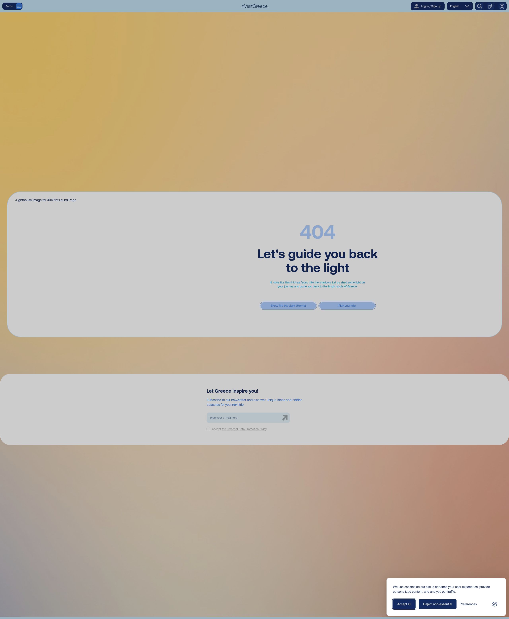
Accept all (404, 604)
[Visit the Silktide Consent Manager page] (494, 604)
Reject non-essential (437, 604)
